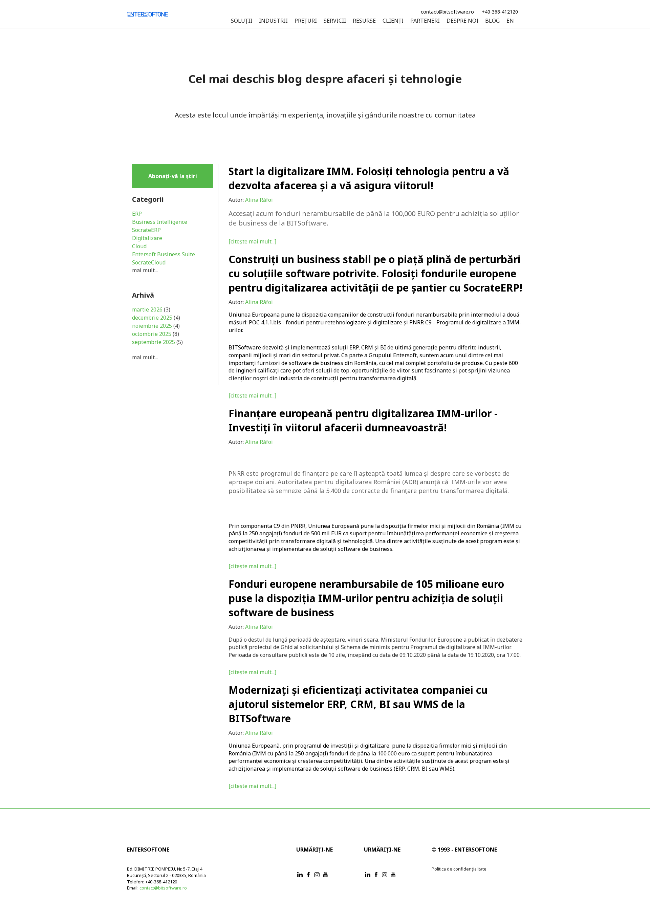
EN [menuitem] (510, 21)
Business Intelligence (159, 222)
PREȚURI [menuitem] (306, 21)
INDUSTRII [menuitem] (273, 21)
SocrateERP (146, 230)
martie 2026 (151, 309)
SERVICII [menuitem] (335, 21)
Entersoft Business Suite (163, 254)
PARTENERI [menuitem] (425, 21)
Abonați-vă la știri (172, 176)
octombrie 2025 (155, 334)
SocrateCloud (149, 262)
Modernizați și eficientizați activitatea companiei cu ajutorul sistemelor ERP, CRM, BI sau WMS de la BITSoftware (358, 704)
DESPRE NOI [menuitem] (462, 21)
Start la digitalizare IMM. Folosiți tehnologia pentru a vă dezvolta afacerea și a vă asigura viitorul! (369, 178)
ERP (137, 213)
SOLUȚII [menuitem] (241, 21)
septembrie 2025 (157, 342)
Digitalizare (147, 238)
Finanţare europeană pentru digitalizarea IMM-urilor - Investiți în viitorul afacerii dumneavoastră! (363, 420)
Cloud (139, 246)
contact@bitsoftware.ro (447, 11)
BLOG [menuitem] (492, 21)
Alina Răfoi (259, 199)
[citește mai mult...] (252, 241)
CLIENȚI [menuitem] (393, 21)
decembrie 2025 (156, 317)
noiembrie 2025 (156, 325)
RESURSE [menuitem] (364, 21)
